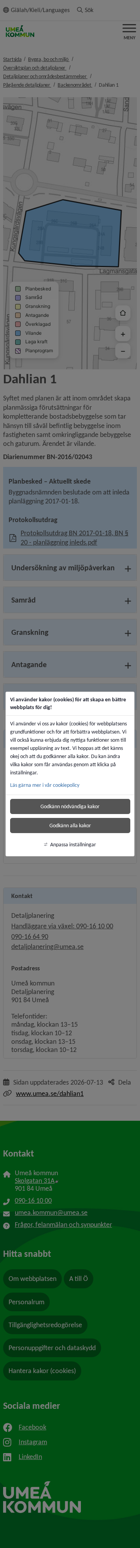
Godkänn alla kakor (70, 825)
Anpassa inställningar (73, 844)
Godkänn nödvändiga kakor (70, 806)
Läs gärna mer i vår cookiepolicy (44, 785)
